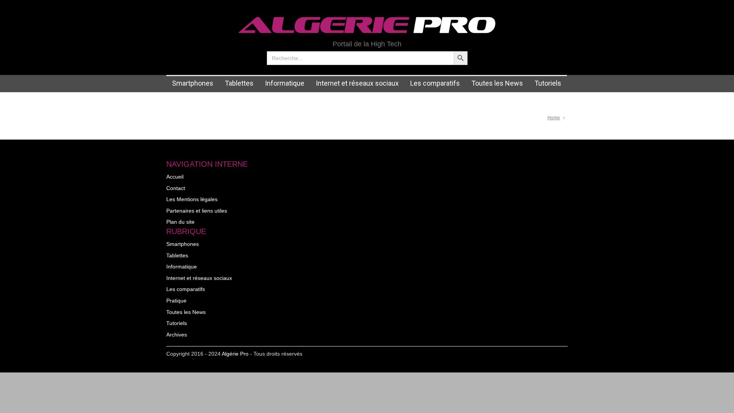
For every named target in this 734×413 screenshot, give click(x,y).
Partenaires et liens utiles (196, 211)
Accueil (175, 177)
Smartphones (192, 83)
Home (553, 117)
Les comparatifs (435, 83)
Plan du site (180, 222)
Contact (175, 188)
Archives (176, 335)
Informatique (284, 83)
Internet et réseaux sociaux (357, 83)
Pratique (176, 301)
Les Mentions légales (192, 199)
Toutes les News (497, 83)
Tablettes (239, 83)
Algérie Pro (235, 354)
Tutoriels (547, 83)
